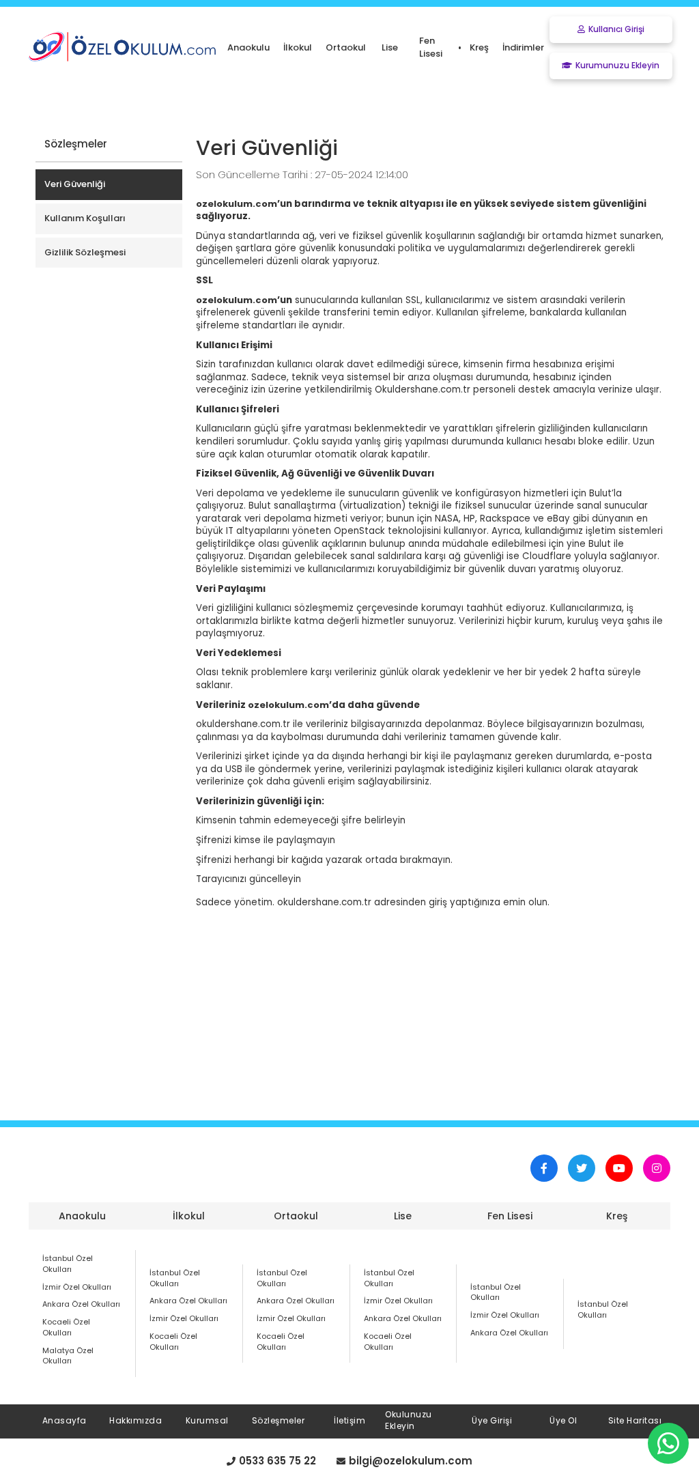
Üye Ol (563, 1420)
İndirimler (523, 47)
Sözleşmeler (278, 1420)
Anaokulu (82, 1216)
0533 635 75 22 (277, 1461)
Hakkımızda (135, 1420)
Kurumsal (207, 1420)
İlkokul (189, 1216)
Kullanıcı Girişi (616, 29)
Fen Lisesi (509, 1216)
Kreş (616, 1216)
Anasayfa (64, 1420)
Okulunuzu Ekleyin (408, 1420)
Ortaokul (296, 1216)
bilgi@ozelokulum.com (410, 1461)
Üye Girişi (492, 1420)
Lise (403, 1216)
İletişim (349, 1420)
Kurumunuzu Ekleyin (617, 65)
